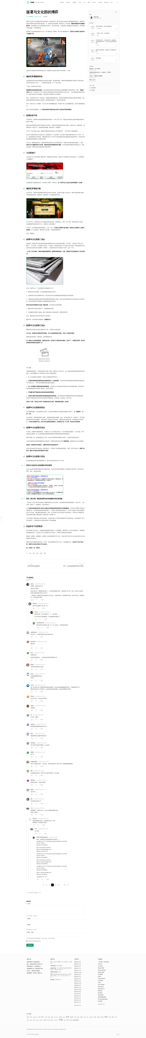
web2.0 (91, 1017)
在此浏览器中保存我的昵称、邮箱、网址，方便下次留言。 (42, 938)
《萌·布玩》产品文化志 (103, 961)
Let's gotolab (101, 984)
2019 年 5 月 (77, 976)
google (76, 1020)
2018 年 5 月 (77, 987)
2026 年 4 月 (77, 961)
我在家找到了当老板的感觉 (33, 961)
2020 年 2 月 (77, 968)
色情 (71, 1020)
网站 (113, 1017)
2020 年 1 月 (77, 970)
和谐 (48, 1020)
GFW (41, 1020)
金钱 (46, 1017)
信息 (28, 1020)
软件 (85, 1017)
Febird (99, 976)
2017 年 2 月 (77, 1000)
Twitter (56, 1017)
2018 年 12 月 (77, 983)
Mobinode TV (101, 988)
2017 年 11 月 (77, 989)
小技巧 (80, 2)
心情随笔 (74, 2)
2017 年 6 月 (77, 991)
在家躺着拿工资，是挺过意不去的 (35, 968)
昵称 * (29, 918)
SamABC (100, 1001)
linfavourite (100, 986)
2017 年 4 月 (77, 995)
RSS (109, 1017)
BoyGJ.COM (101, 968)
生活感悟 (100, 2)
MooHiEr (100, 990)
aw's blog (100, 966)
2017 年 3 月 (77, 998)
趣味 (28, 1017)
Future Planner (101, 978)
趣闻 (89, 2)
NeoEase (100, 992)
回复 (42, 599)
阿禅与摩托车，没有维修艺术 (34, 966)
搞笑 (75, 1017)
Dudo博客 (100, 974)
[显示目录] (1, 519)
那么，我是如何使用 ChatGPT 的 (35, 964)
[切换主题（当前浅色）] (117, 2)
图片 (42, 1017)
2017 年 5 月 (77, 993)
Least (99, 982)
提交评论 (30, 945)
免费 (98, 1017)
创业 (64, 1017)
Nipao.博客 (100, 995)
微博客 (71, 1017)
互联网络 (62, 2)
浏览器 (102, 1017)
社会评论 (94, 2)
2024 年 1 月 (77, 964)
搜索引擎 (68, 2)
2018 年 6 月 (77, 985)
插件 (78, 1017)
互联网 (44, 1020)
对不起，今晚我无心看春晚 (33, 970)
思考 (67, 1017)
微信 (52, 1020)
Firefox (56, 1020)
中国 (30, 553)
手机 (116, 1017)
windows (35, 1017)
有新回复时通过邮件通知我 (34, 941)
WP (87, 1017)
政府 (34, 553)
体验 (49, 1017)
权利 (37, 553)
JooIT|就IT (100, 980)
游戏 (41, 553)
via (30, 367)
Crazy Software (102, 970)
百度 (68, 1020)
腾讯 (95, 1017)
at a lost (100, 963)
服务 (81, 1017)
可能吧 (60, 1017)
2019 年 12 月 (77, 972)
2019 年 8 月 (77, 974)
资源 (39, 1017)
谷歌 (31, 1020)
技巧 (31, 1017)
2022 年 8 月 (77, 966)
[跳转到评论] (116, 28)
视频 (52, 1017)
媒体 (34, 1020)
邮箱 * (29, 924)
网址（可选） (31, 932)
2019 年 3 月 (77, 981)
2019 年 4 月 (77, 978)
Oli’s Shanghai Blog (102, 999)
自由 (64, 1020)
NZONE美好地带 (102, 997)
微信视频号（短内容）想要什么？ (35, 973)
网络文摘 (106, 2)
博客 (106, 1017)
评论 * (29, 903)
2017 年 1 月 (77, 1002)
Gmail (37, 1020)
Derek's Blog (101, 972)
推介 (85, 2)
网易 (45, 553)
